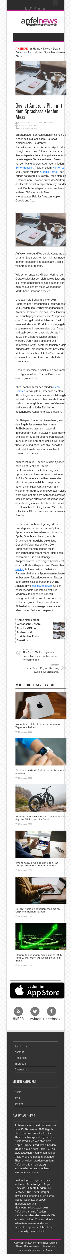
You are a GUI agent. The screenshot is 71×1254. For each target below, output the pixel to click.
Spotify (19, 569)
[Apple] (44, 8)
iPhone (19, 1103)
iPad (17, 1097)
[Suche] (55, 2)
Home (36, 48)
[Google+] (31, 8)
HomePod (58, 167)
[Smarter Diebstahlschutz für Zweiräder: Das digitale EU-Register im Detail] (40, 797)
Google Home (48, 171)
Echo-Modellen (24, 167)
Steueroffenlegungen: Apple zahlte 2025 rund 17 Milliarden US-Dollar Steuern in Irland (38, 957)
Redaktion (21, 1057)
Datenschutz (22, 1069)
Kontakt (19, 1051)
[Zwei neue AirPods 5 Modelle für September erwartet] (40, 751)
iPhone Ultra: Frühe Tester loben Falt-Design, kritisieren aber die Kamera (37, 864)
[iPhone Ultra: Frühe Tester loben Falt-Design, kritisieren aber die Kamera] (40, 843)
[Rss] (26, 8)
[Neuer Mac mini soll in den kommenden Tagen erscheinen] (40, 705)
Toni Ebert (38, 123)
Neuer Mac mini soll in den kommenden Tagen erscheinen (38, 726)
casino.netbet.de (42, 585)
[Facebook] (35, 8)
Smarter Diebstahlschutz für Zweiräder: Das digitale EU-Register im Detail (40, 818)
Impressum (21, 1063)
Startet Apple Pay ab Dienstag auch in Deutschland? (42, 668)
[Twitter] (39, 8)
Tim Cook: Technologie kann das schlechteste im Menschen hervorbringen (40, 654)
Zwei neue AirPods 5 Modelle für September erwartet (40, 772)
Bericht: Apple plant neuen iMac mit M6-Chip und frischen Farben (38, 910)
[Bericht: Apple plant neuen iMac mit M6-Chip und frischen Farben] (40, 889)
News (46, 48)
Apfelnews (21, 1046)
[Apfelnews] (38, 21)
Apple (18, 1091)
